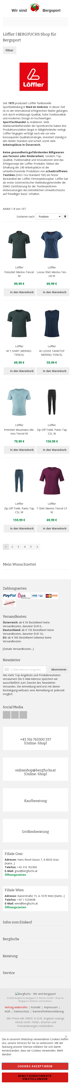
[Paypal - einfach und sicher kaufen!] (9, 595)
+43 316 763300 (27, 867)
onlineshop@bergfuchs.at (35, 770)
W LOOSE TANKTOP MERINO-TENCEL (52, 352)
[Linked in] (23, 714)
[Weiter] (37, 547)
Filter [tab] (9, 50)
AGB (7, 1011)
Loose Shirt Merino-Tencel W (52, 274)
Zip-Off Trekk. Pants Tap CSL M (19, 510)
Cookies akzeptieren (35, 1066)
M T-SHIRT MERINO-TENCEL (19, 352)
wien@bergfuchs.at (26, 903)
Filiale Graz (14, 854)
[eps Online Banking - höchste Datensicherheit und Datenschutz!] (23, 595)
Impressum (51, 1007)
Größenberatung (35, 832)
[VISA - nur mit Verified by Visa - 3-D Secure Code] (37, 595)
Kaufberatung (35, 801)
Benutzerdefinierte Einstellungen (35, 1077)
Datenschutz (21, 1011)
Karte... (9, 863)
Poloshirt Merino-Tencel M (19, 274)
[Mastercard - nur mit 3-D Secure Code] (51, 595)
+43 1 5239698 (26, 899)
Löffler (19, 267)
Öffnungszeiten (15, 874)
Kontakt (36, 1007)
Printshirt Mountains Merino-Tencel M (19, 431)
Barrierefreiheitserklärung (48, 1011)
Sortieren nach (25, 216)
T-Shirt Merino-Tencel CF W (52, 510)
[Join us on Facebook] (7, 714)
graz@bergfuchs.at (26, 871)
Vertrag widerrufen (16, 1007)
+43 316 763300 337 (35, 739)
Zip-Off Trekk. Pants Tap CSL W (52, 431)
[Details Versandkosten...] (18, 649)
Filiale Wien (14, 890)
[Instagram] (15, 714)
